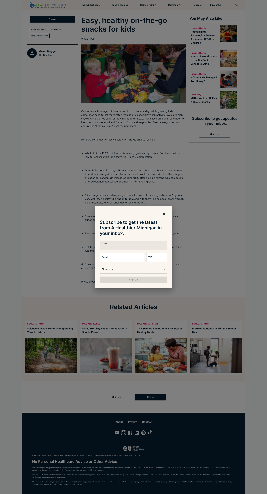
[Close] (164, 214)
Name (104, 243)
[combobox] (133, 269)
